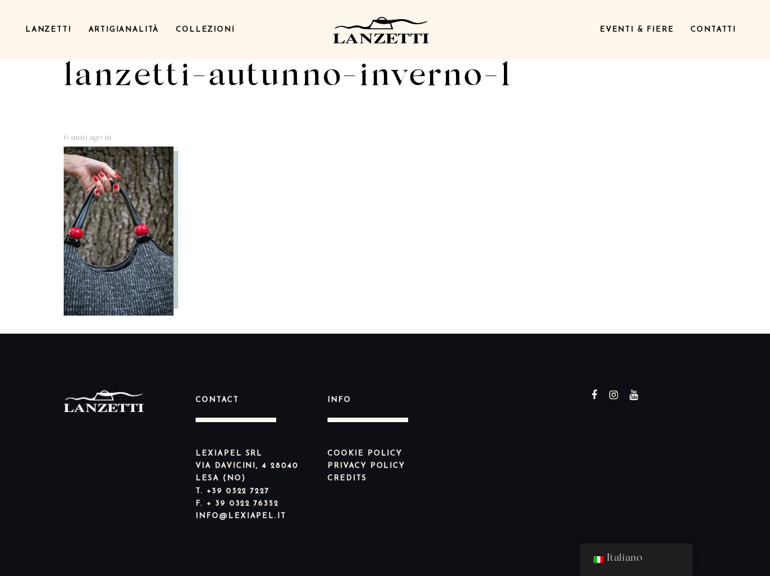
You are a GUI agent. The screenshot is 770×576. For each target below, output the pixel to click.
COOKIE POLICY (365, 453)
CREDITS (347, 478)
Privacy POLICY (366, 465)
